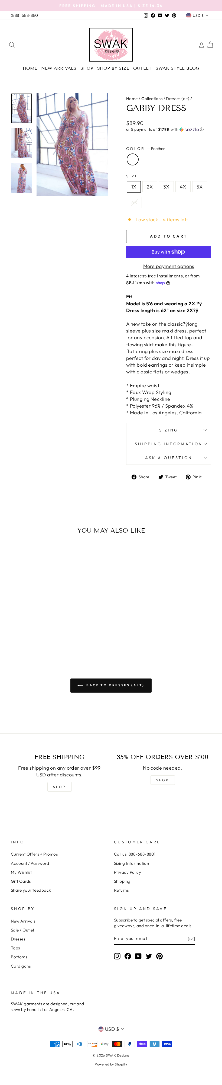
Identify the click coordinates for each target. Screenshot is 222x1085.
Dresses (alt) (177, 98)
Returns (121, 890)
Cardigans (21, 966)
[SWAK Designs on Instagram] (117, 956)
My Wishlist (21, 872)
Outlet (142, 68)
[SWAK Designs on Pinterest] (159, 956)
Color (145, 148)
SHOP (59, 787)
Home (30, 68)
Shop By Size (113, 68)
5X (200, 187)
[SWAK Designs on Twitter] (149, 956)
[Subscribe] (191, 938)
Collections (151, 98)
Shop (86, 68)
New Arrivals (58, 68)
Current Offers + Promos (34, 854)
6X (134, 202)
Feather (132, 159)
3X (166, 187)
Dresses (18, 939)
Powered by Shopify (111, 1064)
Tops (15, 947)
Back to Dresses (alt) (115, 685)
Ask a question (168, 457)
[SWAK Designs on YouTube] (138, 956)
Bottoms (19, 956)
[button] (168, 129)
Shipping (122, 881)
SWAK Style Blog (177, 68)
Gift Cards (21, 881)
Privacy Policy (127, 872)
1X (133, 187)
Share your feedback (31, 890)
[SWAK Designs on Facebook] (128, 956)
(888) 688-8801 (25, 15)
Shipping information (169, 443)
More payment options (168, 266)
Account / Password (30, 863)
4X (183, 187)
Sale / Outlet (22, 930)
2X (150, 187)
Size (132, 176)
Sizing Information (131, 863)
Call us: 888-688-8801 (134, 854)
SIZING (168, 430)
